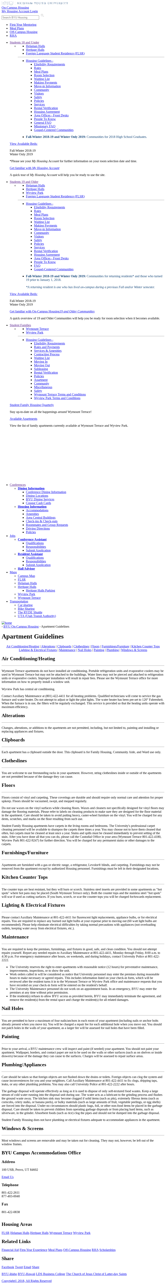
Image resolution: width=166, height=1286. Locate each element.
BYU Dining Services (40, 499)
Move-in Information (47, 86)
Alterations (48, 646)
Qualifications (35, 543)
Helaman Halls (35, 46)
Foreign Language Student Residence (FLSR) (55, 53)
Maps (13, 572)
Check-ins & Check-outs (41, 521)
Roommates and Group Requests (47, 525)
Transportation (19, 601)
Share (35, 1267)
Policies (39, 100)
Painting (99, 650)
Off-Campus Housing (23, 32)
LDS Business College (50, 1274)
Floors (95, 646)
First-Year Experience (33, 1250)
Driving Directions (38, 528)
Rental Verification (46, 108)
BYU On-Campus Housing (21, 626)
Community (41, 90)
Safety (38, 97)
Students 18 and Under (24, 42)
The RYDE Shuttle (30, 612)
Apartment (41, 380)
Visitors (39, 93)
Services (39, 104)
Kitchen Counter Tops (145, 646)
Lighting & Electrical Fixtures (38, 650)
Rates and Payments (47, 347)
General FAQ (42, 122)
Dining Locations (37, 495)
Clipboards (64, 646)
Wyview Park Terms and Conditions (57, 398)
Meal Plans (17, 28)
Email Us (8, 1177)
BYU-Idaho (9, 1274)
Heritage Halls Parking (40, 590)
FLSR (22, 579)
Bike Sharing (26, 608)
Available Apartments (23, 418)
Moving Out (42, 365)
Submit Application (38, 550)
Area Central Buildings (40, 517)
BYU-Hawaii (26, 1274)
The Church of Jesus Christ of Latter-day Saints (96, 1274)
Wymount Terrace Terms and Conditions (60, 394)
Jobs (12, 535)
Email (27, 1267)
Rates (37, 68)
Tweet (19, 1267)
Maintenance (67, 650)
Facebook (8, 1267)
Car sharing (25, 605)
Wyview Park (34, 192)
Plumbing (112, 650)
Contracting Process (47, 354)
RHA (13, 35)
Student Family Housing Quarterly (32, 405)
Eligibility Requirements (49, 64)
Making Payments (45, 82)
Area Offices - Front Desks (51, 115)
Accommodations (37, 510)
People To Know (45, 119)
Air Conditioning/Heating (22, 646)
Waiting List (42, 79)
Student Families (20, 325)
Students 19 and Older (24, 181)
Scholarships (107, 1250)
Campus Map (26, 576)
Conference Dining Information (46, 492)
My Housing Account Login (20, 11)
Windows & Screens (134, 650)
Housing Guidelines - (39, 60)
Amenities (32, 514)
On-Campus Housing (15, 7)
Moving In (41, 361)
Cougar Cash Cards (38, 503)
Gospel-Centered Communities (53, 130)
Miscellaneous (43, 387)
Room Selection (44, 75)
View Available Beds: (23, 143)
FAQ (37, 265)
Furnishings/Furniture (115, 646)
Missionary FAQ (44, 126)
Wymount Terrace (37, 329)
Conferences (18, 484)
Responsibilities (36, 546)
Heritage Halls (35, 49)
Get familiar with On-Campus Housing (52, 311)
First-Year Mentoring (23, 24)
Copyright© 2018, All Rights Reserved (27, 1281)
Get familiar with (34, 168)
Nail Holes (85, 650)
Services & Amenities (48, 350)
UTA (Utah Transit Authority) (37, 616)
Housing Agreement (47, 111)
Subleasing (41, 369)
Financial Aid (10, 1250)
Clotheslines (81, 646)
